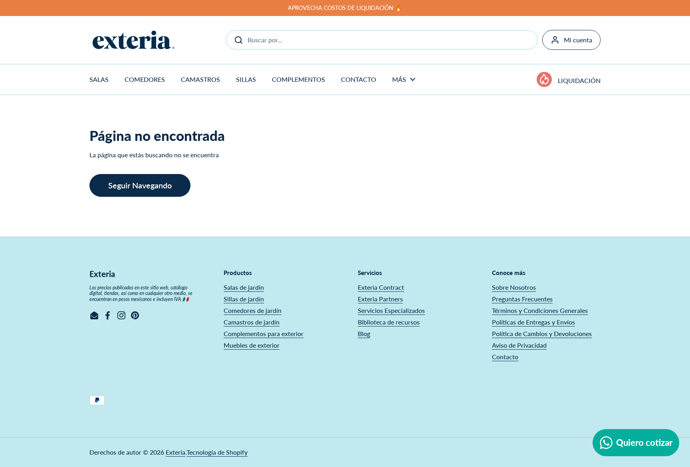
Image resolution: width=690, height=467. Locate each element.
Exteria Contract (381, 287)
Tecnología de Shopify (217, 452)
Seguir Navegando (140, 185)
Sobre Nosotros (514, 287)
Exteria (175, 452)
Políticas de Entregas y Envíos (533, 322)
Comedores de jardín (253, 310)
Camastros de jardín (252, 322)
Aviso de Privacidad (519, 345)
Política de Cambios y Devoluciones (542, 333)
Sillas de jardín (244, 299)
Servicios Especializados (391, 310)
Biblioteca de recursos (389, 322)
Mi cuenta (578, 40)
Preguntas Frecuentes (522, 299)
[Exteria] (133, 40)
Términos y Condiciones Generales (540, 310)
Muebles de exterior (252, 345)
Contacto (505, 356)
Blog (364, 333)
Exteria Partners (380, 299)
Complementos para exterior (263, 333)
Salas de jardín (244, 287)
